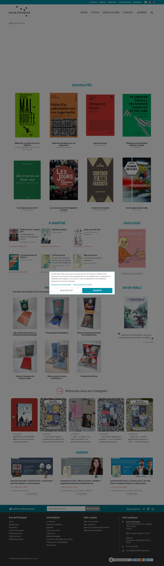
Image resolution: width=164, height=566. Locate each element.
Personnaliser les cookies (82, 285)
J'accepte (97, 291)
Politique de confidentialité (61, 285)
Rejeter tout (66, 291)
